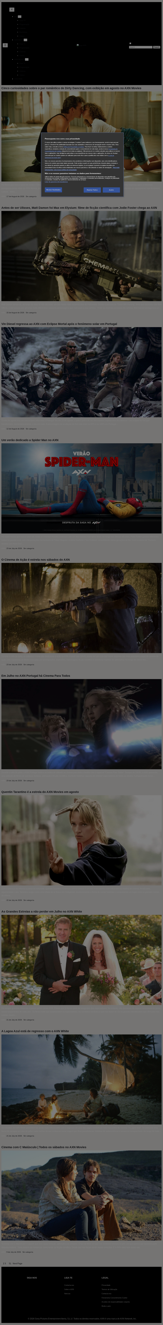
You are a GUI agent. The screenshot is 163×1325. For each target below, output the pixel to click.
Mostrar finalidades (53, 190)
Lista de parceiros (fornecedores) (56, 182)
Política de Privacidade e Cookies (73, 147)
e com (110, 155)
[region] (82, 164)
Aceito (111, 190)
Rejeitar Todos (92, 190)
